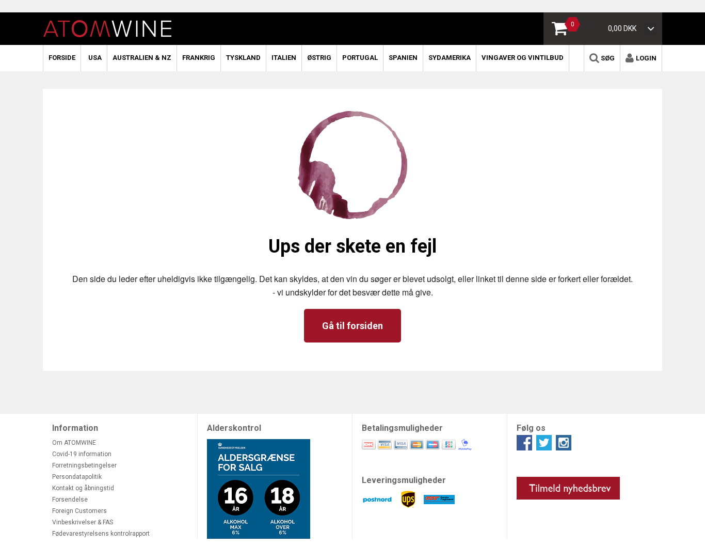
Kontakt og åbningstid (83, 488)
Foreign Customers (79, 511)
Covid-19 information (81, 454)
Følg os (531, 428)
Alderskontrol (234, 428)
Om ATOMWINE (74, 442)
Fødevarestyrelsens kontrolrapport (101, 533)
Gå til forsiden (352, 325)
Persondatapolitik (77, 476)
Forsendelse (70, 499)
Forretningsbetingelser (84, 465)
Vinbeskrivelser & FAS (82, 522)
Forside (62, 57)
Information (75, 428)
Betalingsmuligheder (402, 428)
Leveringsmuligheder (404, 480)
